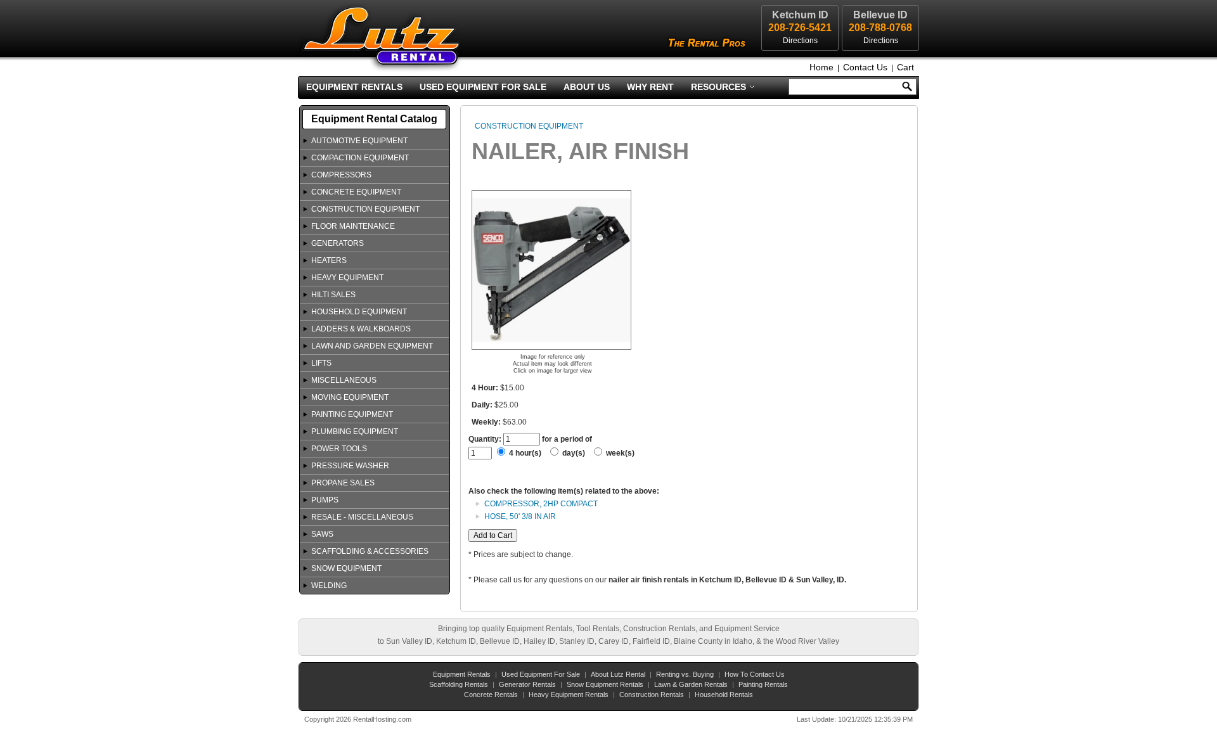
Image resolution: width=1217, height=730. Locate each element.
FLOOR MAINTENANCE (353, 226)
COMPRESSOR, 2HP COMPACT (541, 503)
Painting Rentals (763, 684)
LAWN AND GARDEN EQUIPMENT (372, 346)
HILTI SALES (333, 294)
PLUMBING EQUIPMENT (354, 431)
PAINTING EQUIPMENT (352, 414)
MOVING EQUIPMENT (350, 397)
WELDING (329, 585)
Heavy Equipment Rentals (568, 694)
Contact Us (865, 67)
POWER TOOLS (339, 448)
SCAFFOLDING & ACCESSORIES (369, 551)
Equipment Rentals (354, 87)
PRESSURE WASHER (350, 465)
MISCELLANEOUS (344, 380)
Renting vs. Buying (685, 674)
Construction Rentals (651, 694)
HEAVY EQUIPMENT (347, 277)
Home (821, 67)
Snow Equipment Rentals (605, 684)
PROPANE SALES (343, 482)
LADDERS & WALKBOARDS (361, 328)
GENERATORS (337, 243)
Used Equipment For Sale (483, 87)
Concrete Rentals (491, 694)
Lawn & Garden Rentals (691, 684)
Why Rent (650, 87)
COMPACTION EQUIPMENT (360, 157)
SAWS (322, 534)
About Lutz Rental (618, 674)
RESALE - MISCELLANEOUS (362, 517)
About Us (586, 87)
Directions (880, 40)
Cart (905, 67)
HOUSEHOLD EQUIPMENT (359, 311)
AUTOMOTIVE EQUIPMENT (359, 140)
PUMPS (324, 500)
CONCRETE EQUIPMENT (356, 192)
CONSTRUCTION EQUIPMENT (365, 209)
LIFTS (321, 363)
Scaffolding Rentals (458, 684)
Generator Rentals (527, 684)
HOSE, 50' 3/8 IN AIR (520, 516)
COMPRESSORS (341, 174)
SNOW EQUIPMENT (346, 568)
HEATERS (329, 260)
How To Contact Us (754, 674)
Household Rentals (724, 694)
